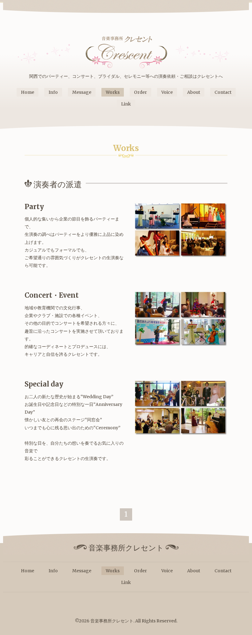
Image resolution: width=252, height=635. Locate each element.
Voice (167, 92)
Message (81, 92)
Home (27, 92)
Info (53, 92)
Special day (44, 384)
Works (113, 92)
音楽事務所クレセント (111, 621)
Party (34, 206)
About (193, 92)
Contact (223, 92)
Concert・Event (52, 295)
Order (140, 92)
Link (126, 104)
